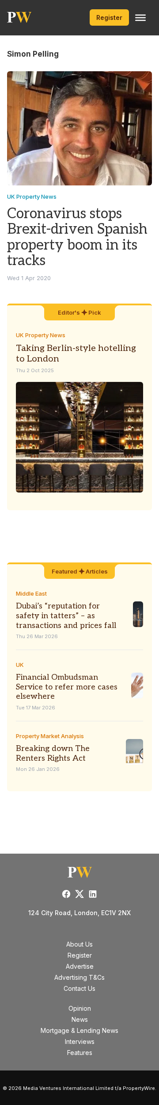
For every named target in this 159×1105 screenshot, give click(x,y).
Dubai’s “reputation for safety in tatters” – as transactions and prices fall (66, 615)
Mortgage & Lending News (79, 1030)
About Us (79, 944)
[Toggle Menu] (140, 18)
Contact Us (79, 988)
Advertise (80, 966)
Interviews (80, 1041)
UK (20, 664)
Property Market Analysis (50, 735)
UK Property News (32, 196)
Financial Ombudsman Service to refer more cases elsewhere (66, 687)
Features (79, 1052)
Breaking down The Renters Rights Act (53, 753)
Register (109, 17)
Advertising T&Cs (79, 977)
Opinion (79, 1008)
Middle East (31, 593)
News (80, 1019)
